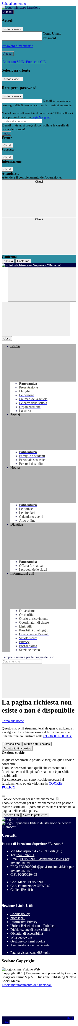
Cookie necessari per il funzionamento (28, 799)
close (6, 338)
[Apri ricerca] (42, 284)
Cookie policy (20, 914)
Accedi (7, 11)
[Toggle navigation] (36, 319)
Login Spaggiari (40, 117)
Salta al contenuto (14, 3)
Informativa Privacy (23, 922)
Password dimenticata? (17, 46)
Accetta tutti (17, 748)
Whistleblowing (21, 937)
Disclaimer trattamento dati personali (27, 985)
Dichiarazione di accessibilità (30, 929)
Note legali (17, 918)
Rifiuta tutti (37, 744)
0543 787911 (25, 855)
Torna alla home (13, 721)
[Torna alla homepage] (39, 265)
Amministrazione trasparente (29, 945)
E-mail (47, 101)
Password (49, 38)
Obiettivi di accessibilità (26, 933)
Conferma (23, 261)
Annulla (8, 261)
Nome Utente (52, 33)
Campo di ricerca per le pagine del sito (28, 657)
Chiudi (7, 145)
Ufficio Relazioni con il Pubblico (32, 926)
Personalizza (11, 744)
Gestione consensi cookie (27, 941)
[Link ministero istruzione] (21, 7)
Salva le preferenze (35, 815)
